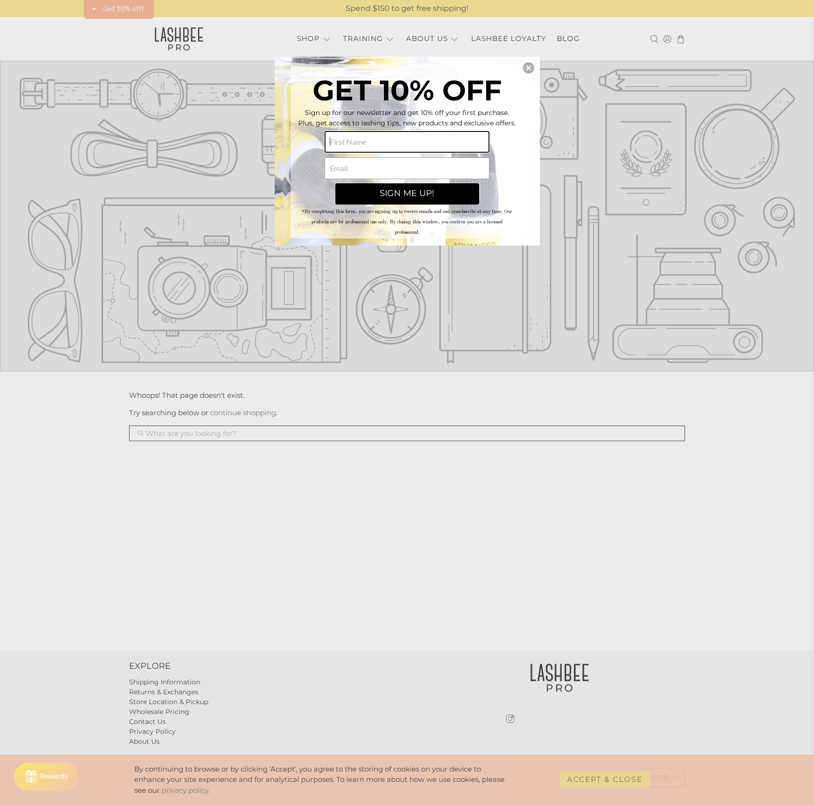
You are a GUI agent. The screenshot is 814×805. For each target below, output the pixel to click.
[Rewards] (46, 777)
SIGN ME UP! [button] (407, 193)
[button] (528, 68)
